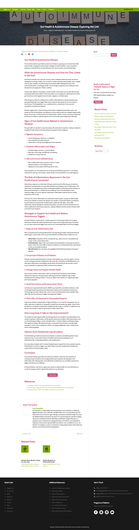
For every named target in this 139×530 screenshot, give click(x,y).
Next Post (80, 433)
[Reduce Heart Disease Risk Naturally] (60, 511)
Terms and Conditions (76, 527)
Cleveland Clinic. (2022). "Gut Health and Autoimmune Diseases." (46, 389)
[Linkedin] (32, 54)
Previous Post (25, 433)
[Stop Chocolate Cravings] (57, 508)
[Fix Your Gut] (9, 491)
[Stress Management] (56, 502)
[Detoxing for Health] (56, 491)
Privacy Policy (68, 527)
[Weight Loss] (9, 488)
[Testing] (7, 502)
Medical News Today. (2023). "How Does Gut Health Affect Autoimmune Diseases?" (51, 387)
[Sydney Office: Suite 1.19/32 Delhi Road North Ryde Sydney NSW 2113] (113, 494)
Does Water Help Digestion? (102, 138)
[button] (10, 9)
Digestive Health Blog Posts (29, 51)
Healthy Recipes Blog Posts (27, 464)
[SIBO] (7, 494)
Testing (28, 9)
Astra (88, 527)
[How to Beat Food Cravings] (58, 505)
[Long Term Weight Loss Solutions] (59, 488)
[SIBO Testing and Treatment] (58, 500)
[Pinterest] (29, 54)
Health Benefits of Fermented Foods (49, 461)
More (44, 9)
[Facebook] (22, 54)
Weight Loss (6, 9)
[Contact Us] (8, 511)
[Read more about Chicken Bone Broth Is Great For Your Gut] (31, 451)
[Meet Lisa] (8, 497)
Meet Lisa (23, 9)
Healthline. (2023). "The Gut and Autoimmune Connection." (44, 385)
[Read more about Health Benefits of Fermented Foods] (52, 451)
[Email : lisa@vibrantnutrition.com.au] (104, 497)
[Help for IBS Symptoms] (57, 494)
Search (95, 52)
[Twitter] (25, 54)
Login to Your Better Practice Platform (103, 506)
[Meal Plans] (8, 508)
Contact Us (51, 9)
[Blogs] (7, 505)
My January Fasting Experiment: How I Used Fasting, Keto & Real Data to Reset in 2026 (105, 121)
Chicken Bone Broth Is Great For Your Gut (30, 461)
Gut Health (15, 9)
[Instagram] (101, 512)
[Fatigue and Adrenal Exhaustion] (59, 497)
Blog (33, 9)
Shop (38, 9)
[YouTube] (112, 512)
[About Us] (8, 500)
